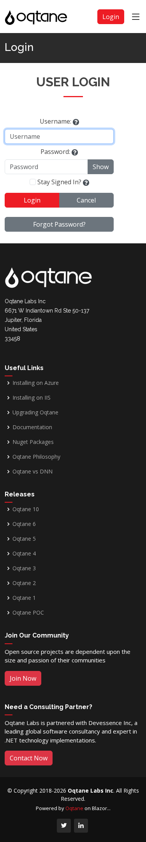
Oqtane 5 (24, 539)
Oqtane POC (28, 612)
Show (101, 166)
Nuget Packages (33, 442)
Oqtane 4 (24, 553)
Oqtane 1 (24, 598)
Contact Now (28, 758)
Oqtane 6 (24, 524)
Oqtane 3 (24, 568)
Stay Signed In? (59, 182)
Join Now (23, 678)
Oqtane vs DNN (32, 471)
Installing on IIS (31, 397)
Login (110, 16)
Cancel (86, 200)
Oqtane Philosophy (36, 456)
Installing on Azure (35, 383)
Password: (55, 151)
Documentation (32, 427)
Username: (55, 121)
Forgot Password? (59, 224)
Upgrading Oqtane (35, 412)
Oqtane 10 (25, 509)
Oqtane (74, 808)
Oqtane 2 (24, 583)
